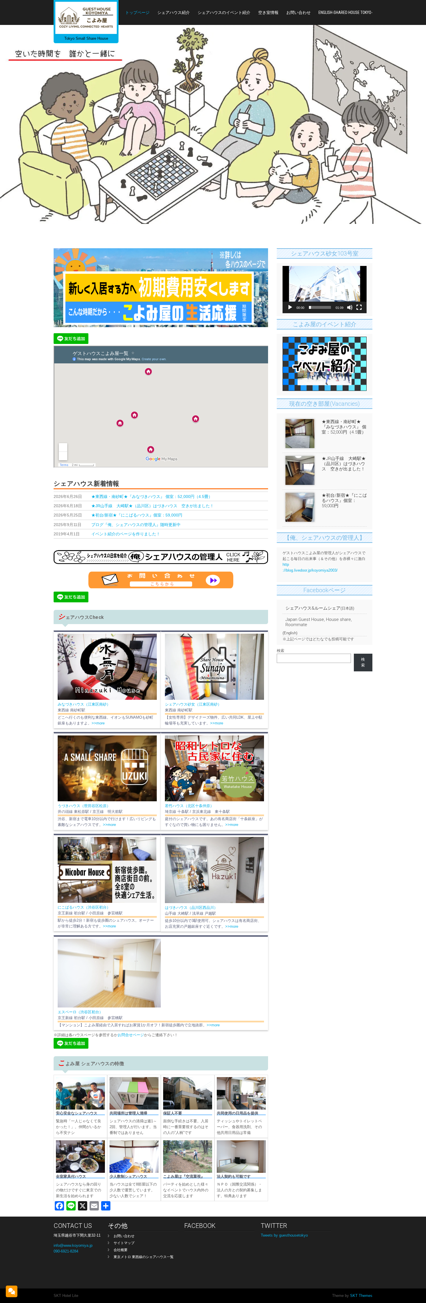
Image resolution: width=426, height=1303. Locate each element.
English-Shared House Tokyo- (345, 12)
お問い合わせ (298, 12)
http (286, 564)
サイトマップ (124, 1243)
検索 (280, 650)
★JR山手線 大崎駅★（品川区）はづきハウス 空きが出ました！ (152, 506)
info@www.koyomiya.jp (73, 1245)
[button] (324, 289)
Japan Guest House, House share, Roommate (318, 622)
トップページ (137, 12)
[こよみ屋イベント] (325, 389)
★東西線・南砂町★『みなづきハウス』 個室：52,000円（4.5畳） (151, 496)
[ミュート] (350, 307)
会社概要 (121, 1250)
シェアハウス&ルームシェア (313, 608)
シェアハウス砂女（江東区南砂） (193, 704)
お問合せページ (131, 1035)
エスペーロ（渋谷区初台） (80, 1012)
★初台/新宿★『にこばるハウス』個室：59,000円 (136, 515)
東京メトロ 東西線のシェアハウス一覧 (144, 1257)
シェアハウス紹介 (173, 12)
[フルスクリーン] (359, 307)
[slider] (320, 307)
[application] (325, 289)
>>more (98, 723)
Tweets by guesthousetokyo (284, 1235)
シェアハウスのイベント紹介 (224, 12)
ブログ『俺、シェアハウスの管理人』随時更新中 (136, 525)
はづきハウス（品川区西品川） (191, 907)
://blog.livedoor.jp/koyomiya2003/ (310, 570)
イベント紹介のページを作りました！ (125, 534)
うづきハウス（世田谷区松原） (84, 806)
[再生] (290, 307)
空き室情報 (268, 12)
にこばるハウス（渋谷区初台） (84, 907)
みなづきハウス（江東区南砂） (84, 704)
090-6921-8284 (66, 1251)
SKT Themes (360, 1295)
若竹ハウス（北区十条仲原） (189, 806)
